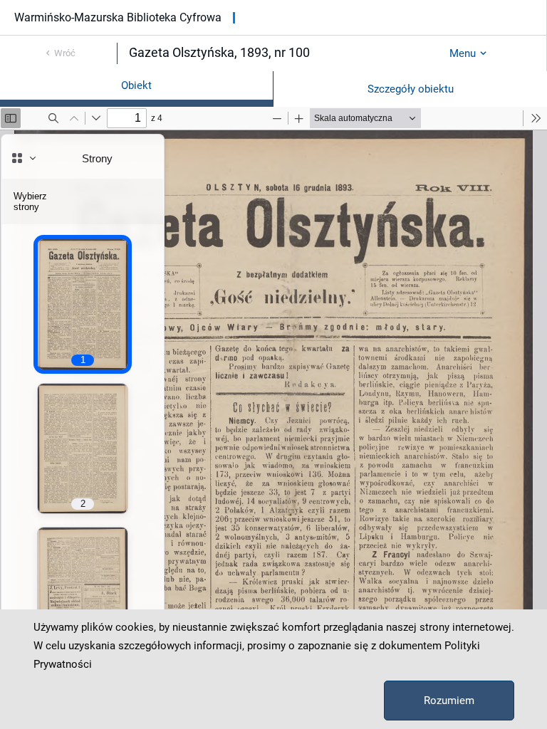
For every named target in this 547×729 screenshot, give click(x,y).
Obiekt (136, 85)
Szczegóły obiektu (411, 89)
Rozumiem (449, 700)
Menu (462, 53)
